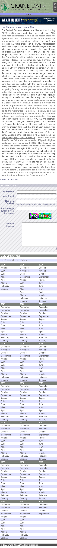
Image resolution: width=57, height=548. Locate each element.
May (3, 277)
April (3, 280)
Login (28, 14)
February (5, 286)
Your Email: (8, 196)
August (4, 268)
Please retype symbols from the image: (7, 210)
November (24, 271)
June (3, 274)
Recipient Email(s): (9, 202)
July (3, 271)
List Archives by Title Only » (14, 260)
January (4, 289)
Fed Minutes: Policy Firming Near (18, 27)
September (25, 277)
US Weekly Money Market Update (18, 137)
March (4, 283)
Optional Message (10, 225)
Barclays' (12, 135)
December (24, 268)
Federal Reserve (13, 30)
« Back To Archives (9, 179)
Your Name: (8, 192)
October (23, 274)
